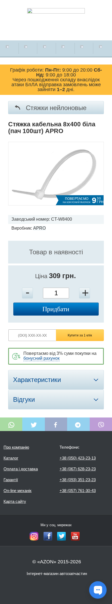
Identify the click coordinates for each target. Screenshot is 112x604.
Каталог (11, 458)
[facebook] (47, 536)
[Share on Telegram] (78, 424)
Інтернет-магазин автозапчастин (57, 573)
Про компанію (16, 447)
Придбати (55, 309)
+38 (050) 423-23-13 (78, 458)
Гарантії (11, 479)
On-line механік (18, 490)
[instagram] (34, 536)
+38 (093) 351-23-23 (78, 479)
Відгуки (24, 399)
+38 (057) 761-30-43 (78, 490)
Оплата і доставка (21, 469)
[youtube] (75, 536)
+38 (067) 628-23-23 (78, 469)
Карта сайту (15, 501)
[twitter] (61, 536)
